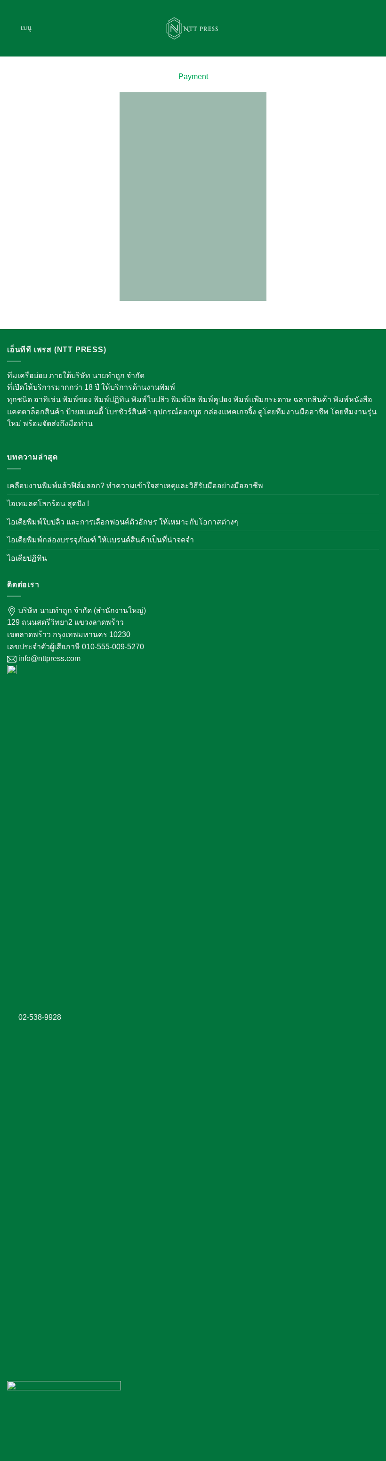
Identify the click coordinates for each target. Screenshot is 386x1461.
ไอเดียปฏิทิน (27, 558)
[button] (19, 28)
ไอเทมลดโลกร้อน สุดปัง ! (48, 504)
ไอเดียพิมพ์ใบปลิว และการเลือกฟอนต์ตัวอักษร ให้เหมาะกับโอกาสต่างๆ (122, 522)
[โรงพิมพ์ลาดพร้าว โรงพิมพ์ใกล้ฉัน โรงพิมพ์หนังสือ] (193, 28)
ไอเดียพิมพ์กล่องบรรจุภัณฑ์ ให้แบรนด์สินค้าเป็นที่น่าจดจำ (100, 540)
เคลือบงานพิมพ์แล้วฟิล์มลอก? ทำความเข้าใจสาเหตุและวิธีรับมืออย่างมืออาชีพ (135, 486)
